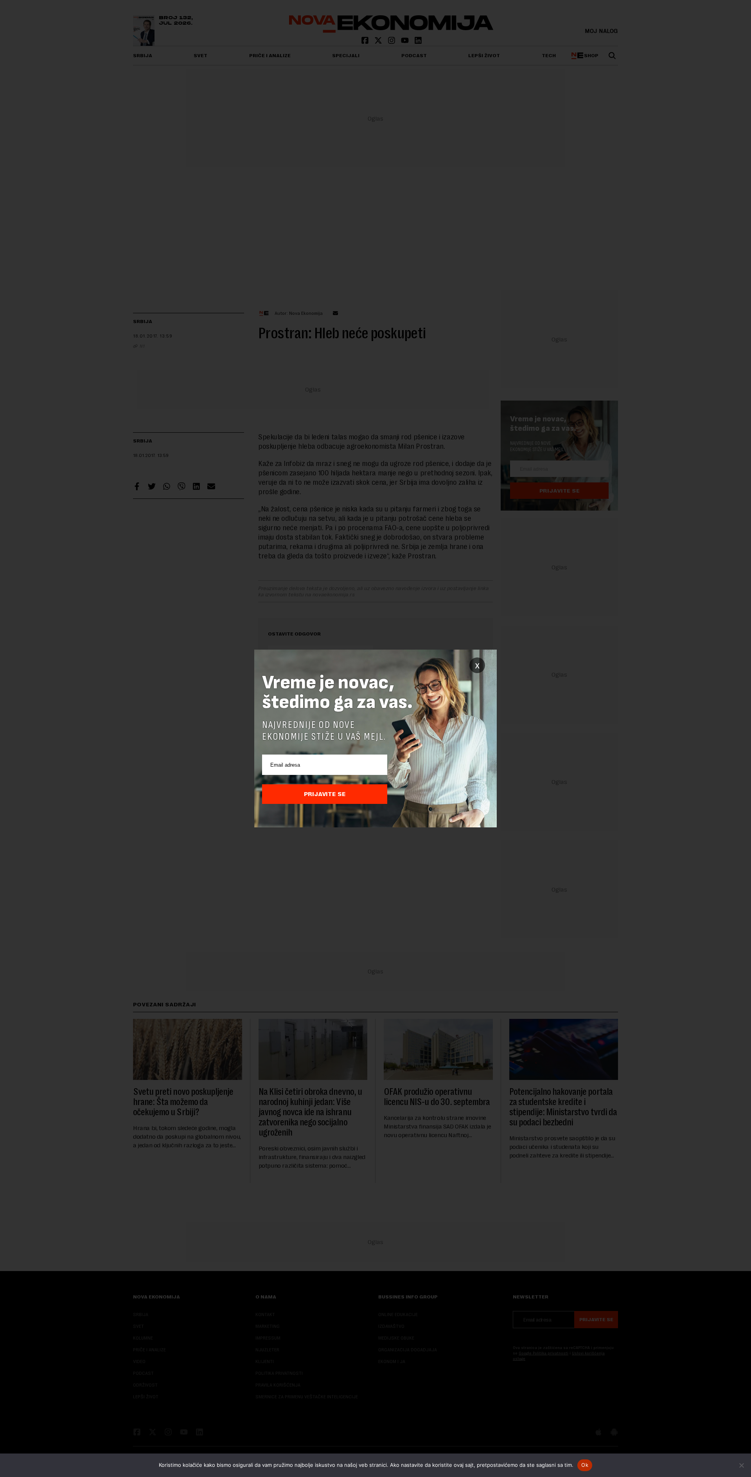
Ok (584, 1465)
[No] (741, 1465)
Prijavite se (325, 794)
